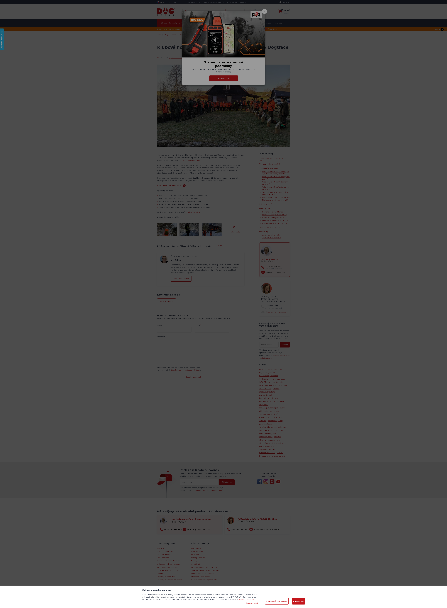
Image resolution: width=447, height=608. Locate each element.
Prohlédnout (223, 78)
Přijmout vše (298, 601)
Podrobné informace (247, 599)
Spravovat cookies (253, 603)
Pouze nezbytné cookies (276, 601)
